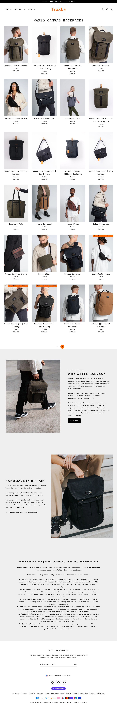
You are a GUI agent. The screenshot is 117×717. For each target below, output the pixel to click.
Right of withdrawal (97, 693)
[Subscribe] (75, 664)
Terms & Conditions (80, 693)
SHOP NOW (74, 420)
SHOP (7, 9)
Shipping (32, 693)
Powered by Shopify (80, 702)
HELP (30, 9)
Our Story (15, 693)
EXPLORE (18, 9)
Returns (40, 693)
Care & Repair (66, 693)
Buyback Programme (52, 693)
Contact (24, 693)
